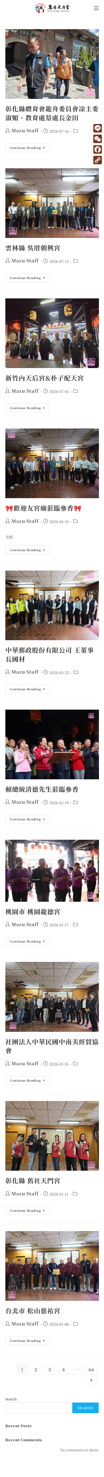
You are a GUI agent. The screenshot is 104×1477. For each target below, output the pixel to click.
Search (11, 1399)
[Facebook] (97, 149)
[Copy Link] (97, 160)
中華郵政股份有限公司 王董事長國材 (49, 654)
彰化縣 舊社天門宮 (33, 1180)
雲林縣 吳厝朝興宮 (33, 247)
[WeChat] (97, 139)
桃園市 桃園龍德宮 (33, 911)
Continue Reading (29, 146)
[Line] (97, 128)
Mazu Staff (25, 130)
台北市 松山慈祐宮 (33, 1310)
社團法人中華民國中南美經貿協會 (52, 1046)
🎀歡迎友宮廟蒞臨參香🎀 (43, 507)
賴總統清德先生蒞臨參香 (42, 789)
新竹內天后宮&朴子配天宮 (44, 377)
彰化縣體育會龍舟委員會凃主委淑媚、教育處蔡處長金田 (52, 113)
